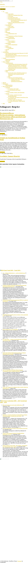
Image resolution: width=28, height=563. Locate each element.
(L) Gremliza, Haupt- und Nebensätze (16, 92)
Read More (2, 133)
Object (6, 34)
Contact (4, 58)
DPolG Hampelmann (12, 44)
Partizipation (5, 83)
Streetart (7, 49)
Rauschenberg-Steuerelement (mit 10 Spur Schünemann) (19, 20)
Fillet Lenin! (10, 26)
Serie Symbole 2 (11, 42)
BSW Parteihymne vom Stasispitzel (10, 329)
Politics (7, 45)
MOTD (4, 82)
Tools (6, 71)
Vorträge (7, 93)
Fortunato (19, 561)
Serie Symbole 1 (11, 41)
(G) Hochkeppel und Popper (14, 90)
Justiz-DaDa (10, 14)
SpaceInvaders (11, 27)
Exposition (7, 28)
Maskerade (7, 32)
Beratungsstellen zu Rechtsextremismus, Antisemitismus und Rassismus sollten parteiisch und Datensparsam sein (13, 115)
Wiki (4, 103)
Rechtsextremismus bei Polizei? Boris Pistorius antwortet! (15, 428)
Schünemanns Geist (12, 33)
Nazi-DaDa (10, 16)
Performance (8, 43)
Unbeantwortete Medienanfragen (15, 77)
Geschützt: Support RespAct (10, 156)
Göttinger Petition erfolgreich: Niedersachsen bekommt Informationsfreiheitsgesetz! (14, 286)
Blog (9, 76)
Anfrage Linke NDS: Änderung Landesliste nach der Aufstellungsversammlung (18, 80)
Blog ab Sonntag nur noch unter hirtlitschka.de (13, 405)
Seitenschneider (11, 38)
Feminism (7, 29)
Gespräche (7, 87)
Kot (6, 31)
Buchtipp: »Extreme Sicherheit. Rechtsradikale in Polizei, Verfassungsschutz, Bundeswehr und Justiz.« (15, 415)
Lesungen (7, 91)
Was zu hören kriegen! (7, 86)
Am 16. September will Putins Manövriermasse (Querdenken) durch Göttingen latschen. (13, 370)
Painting (7, 39)
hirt (14, 110)
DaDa (6, 12)
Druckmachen (8, 25)
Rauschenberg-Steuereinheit (14, 18)
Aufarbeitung (5, 52)
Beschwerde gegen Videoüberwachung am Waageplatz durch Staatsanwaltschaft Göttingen (17, 74)
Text (6, 50)
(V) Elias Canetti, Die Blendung (15, 99)
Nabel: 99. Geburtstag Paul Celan (15, 15)
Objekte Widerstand (9, 37)
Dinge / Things (6, 61)
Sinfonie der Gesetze (9, 70)
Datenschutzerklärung (10, 59)
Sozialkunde (10, 48)
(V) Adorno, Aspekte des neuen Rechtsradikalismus (15, 95)
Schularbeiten (8, 47)
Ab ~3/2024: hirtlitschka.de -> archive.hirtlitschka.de (14, 273)
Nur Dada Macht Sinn (13, 17)
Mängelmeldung (8, 85)
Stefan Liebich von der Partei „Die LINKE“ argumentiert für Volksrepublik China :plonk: (15, 446)
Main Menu (3, 9)
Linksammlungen (9, 63)
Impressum (7, 60)
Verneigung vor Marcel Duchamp (15, 36)
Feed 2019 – (17, 270)
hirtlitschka (2, 4)
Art (3, 11)
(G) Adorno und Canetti (13, 88)
